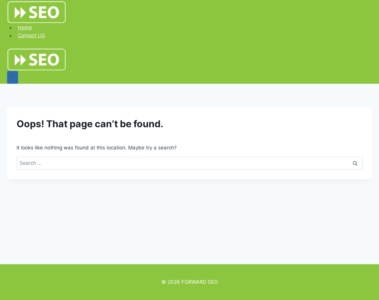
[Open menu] (12, 77)
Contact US (31, 35)
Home (25, 27)
